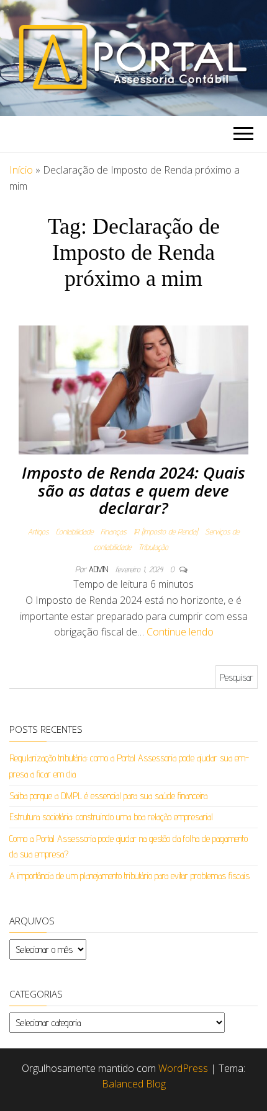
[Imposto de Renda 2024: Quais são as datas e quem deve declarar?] (133, 389)
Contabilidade (74, 531)
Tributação (153, 547)
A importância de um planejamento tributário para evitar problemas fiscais (129, 876)
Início (21, 170)
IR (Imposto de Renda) (165, 531)
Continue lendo (180, 632)
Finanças (113, 531)
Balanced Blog (134, 1084)
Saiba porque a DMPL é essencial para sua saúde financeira (108, 796)
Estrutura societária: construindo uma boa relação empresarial (111, 817)
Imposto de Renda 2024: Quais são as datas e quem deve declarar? (133, 490)
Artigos (38, 531)
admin (100, 569)
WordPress (183, 1068)
